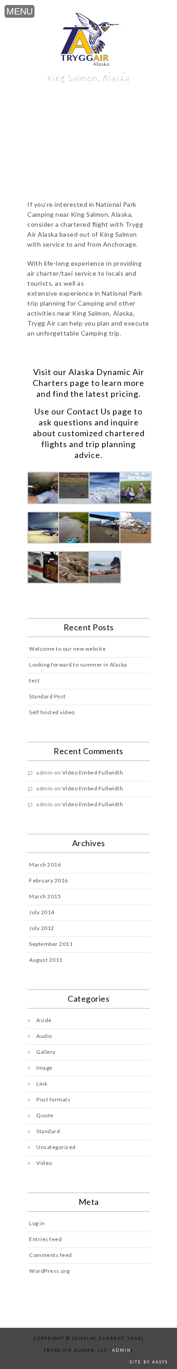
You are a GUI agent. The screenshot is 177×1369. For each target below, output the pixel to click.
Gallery (46, 1051)
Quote (45, 1115)
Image (44, 1067)
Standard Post (47, 696)
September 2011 (51, 943)
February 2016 (48, 880)
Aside (44, 1020)
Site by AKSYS (149, 1361)
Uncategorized (56, 1147)
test (34, 680)
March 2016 (45, 864)
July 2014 (41, 912)
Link (41, 1083)
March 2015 (45, 896)
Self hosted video (52, 712)
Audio (44, 1036)
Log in (36, 1223)
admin (121, 1350)
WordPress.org (49, 1270)
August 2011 (46, 959)
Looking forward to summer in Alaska (78, 664)
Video (44, 1163)
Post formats (53, 1099)
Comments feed (50, 1255)
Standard (48, 1131)
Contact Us (89, 411)
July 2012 (41, 928)
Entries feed (45, 1239)
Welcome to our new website (67, 648)
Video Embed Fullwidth (92, 772)
